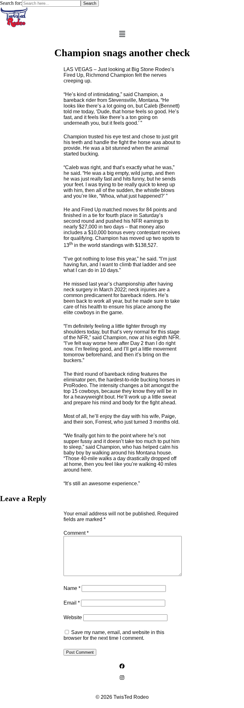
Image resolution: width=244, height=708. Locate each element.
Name (72, 588)
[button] (122, 34)
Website (73, 617)
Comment (76, 533)
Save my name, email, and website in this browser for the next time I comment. (114, 635)
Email (72, 602)
